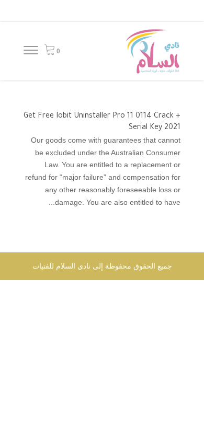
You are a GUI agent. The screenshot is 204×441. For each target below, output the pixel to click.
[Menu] (31, 52)
